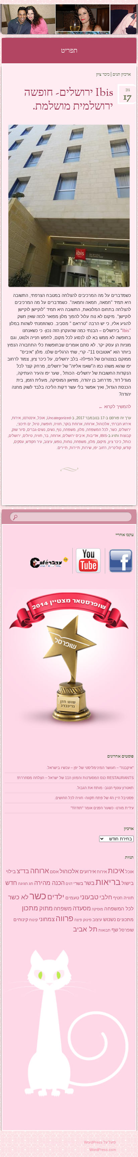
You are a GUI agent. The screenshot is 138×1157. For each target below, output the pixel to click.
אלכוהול (102, 424)
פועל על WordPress (100, 1142)
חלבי (105, 897)
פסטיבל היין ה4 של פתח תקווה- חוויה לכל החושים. (94, 798)
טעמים (72, 897)
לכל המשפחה (97, 430)
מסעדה (82, 908)
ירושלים (125, 430)
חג (31, 883)
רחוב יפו (100, 448)
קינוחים (20, 919)
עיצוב (48, 442)
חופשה (46, 424)
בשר (89, 883)
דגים (69, 884)
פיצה (78, 920)
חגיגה (23, 883)
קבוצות (125, 436)
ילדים (55, 897)
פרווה (64, 918)
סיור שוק (18, 430)
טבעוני (89, 897)
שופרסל (126, 930)
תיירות (75, 448)
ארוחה (89, 424)
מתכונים (125, 919)
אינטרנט (29, 418)
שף (115, 930)
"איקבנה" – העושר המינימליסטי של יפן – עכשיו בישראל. (90, 768)
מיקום (101, 442)
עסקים (19, 442)
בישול (128, 883)
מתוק (46, 908)
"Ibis (126, 330)
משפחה (69, 430)
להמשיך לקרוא (114, 406)
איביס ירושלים (74, 436)
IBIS (103, 436)
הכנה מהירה (49, 882)
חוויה (58, 424)
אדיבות (92, 436)
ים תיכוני (24, 424)
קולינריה (115, 448)
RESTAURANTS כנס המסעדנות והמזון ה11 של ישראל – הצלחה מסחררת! (75, 778)
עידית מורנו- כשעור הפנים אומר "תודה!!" (102, 808)
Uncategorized (59, 418)
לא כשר (18, 897)
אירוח (16, 418)
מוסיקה (97, 909)
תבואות (104, 930)
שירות (86, 448)
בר (46, 436)
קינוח (33, 920)
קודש (127, 448)
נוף (59, 430)
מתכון (30, 908)
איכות (116, 871)
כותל (127, 442)
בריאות (108, 882)
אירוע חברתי (121, 424)
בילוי (11, 871)
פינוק (87, 919)
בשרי (78, 883)
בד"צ (23, 871)
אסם (54, 871)
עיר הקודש (34, 442)
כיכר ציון (114, 442)
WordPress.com (102, 1150)
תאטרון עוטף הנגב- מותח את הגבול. (105, 788)
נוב (128, 92)
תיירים (63, 448)
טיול (36, 424)
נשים (51, 430)
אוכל (41, 418)
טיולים (27, 436)
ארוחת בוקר (73, 424)
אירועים (88, 871)
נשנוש (109, 919)
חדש (11, 883)
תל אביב (85, 929)
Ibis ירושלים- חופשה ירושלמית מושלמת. (68, 100)
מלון (81, 430)
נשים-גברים (36, 430)
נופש (58, 442)
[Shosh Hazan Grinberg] (81, 19)
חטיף (118, 898)
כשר (113, 430)
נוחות (68, 442)
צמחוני (47, 919)
